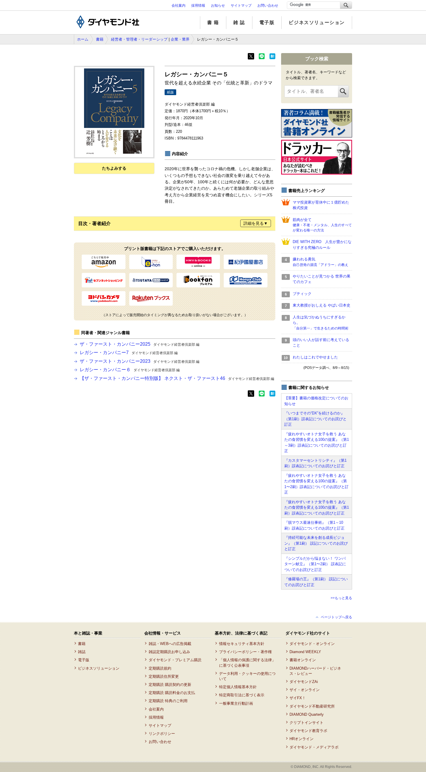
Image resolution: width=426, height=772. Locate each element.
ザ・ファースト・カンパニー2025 (139, 344)
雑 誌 (239, 22)
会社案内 (178, 5)
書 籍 (213, 22)
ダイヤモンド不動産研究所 (312, 706)
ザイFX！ (298, 698)
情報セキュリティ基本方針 (241, 643)
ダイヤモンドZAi (304, 681)
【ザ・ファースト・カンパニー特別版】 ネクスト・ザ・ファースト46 (177, 378)
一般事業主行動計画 (236, 703)
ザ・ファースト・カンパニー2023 (139, 361)
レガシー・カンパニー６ (130, 369)
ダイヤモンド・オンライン (312, 643)
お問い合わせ (267, 5)
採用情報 (198, 5)
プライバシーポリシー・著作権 (245, 652)
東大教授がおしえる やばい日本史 (321, 305)
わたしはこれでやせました (315, 357)
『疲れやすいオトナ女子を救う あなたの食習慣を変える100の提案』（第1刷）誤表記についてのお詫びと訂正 (316, 507)
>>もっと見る (341, 598)
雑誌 (81, 652)
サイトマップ (241, 5)
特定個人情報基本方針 (237, 687)
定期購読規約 (160, 668)
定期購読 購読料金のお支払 (172, 693)
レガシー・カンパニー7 (129, 352)
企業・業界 (180, 39)
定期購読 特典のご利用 (168, 701)
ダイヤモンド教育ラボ (308, 730)
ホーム (82, 39)
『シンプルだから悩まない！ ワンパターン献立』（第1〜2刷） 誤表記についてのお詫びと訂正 (315, 564)
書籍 (99, 39)
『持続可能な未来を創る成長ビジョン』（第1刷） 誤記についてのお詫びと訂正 (316, 543)
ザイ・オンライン (305, 690)
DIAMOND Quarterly (307, 714)
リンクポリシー (162, 733)
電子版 (267, 22)
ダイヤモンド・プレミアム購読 (175, 660)
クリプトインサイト (306, 722)
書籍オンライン (303, 660)
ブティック (302, 293)
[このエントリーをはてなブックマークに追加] (272, 58)
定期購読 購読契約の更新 (170, 684)
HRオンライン (302, 739)
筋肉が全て (322, 225)
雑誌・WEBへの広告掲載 (170, 643)
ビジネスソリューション (317, 22)
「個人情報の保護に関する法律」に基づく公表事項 (247, 662)
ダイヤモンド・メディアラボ (314, 747)
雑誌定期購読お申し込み (169, 652)
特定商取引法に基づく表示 (241, 695)
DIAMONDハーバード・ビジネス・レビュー (315, 671)
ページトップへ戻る (336, 617)
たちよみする (114, 168)
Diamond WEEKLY (305, 652)
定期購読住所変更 (164, 676)
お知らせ (218, 5)
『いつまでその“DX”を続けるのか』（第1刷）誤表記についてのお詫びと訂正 (315, 419)
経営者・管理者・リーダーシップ (139, 39)
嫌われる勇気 (320, 262)
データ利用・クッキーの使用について (247, 676)
